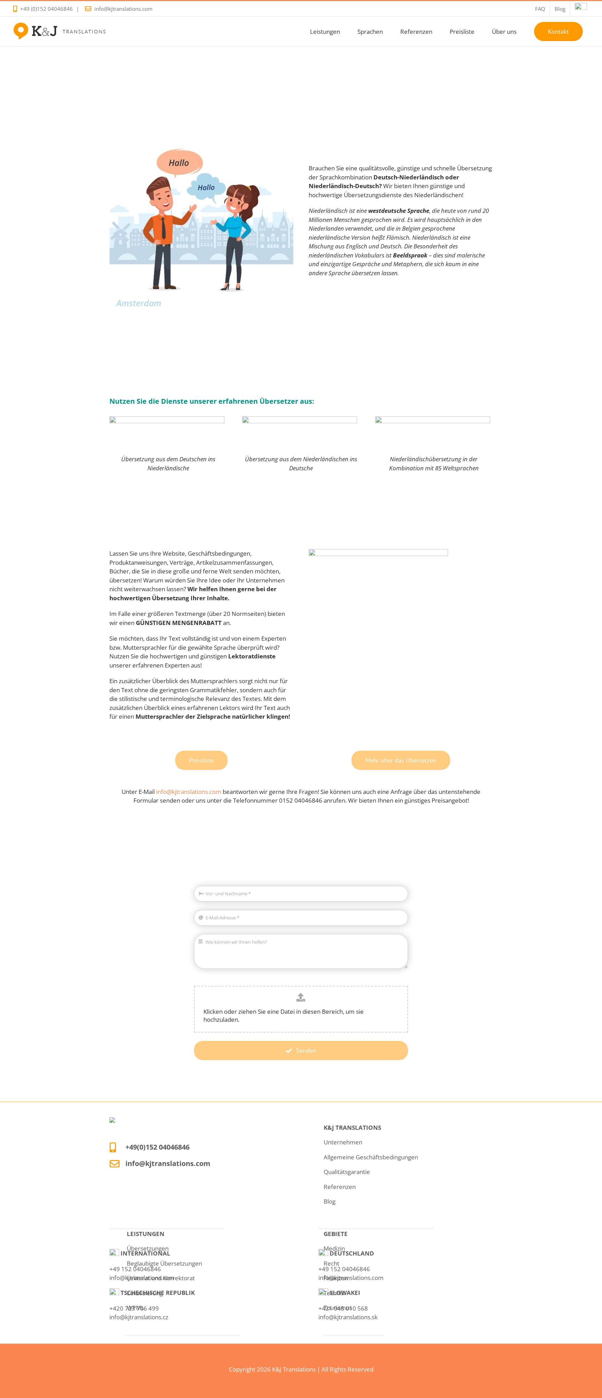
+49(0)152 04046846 (157, 1147)
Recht (331, 1263)
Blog (329, 1201)
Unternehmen (343, 1142)
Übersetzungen (148, 1248)
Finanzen (336, 1278)
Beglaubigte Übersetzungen (164, 1263)
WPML (135, 1308)
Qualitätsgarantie (347, 1172)
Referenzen (340, 1187)
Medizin (334, 1248)
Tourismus (338, 1308)
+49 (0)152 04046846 (46, 8)
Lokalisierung (145, 1293)
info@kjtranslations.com (123, 8)
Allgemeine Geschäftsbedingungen (371, 1157)
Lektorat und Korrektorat (161, 1278)
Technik (334, 1293)
